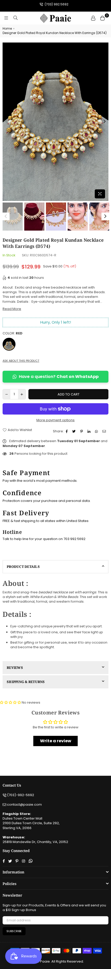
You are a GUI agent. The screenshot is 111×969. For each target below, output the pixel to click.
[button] (11, 702)
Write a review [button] (55, 741)
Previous (6, 121)
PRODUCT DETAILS (23, 566)
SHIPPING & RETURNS (26, 681)
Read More (12, 308)
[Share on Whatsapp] (97, 431)
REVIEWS (15, 667)
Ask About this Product (21, 361)
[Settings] (93, 18)
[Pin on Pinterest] (82, 431)
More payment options (55, 420)
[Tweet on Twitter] (74, 431)
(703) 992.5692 (56, 4)
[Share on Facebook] (67, 431)
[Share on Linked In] (90, 431)
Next (104, 121)
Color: (12, 333)
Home (7, 29)
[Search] (15, 18)
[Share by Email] (104, 431)
